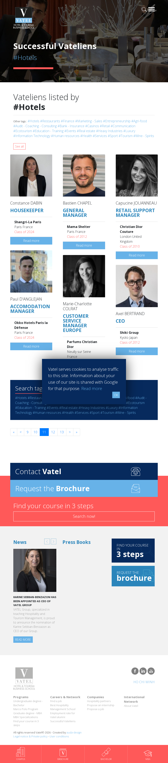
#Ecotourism (22, 131)
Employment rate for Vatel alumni (62, 715)
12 (53, 432)
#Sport (113, 136)
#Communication (123, 126)
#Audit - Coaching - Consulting (35, 126)
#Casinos (92, 126)
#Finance (67, 121)
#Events (70, 131)
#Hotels (33, 121)
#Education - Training (48, 131)
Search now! (84, 516)
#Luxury (129, 131)
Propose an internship (100, 705)
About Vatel (131, 706)
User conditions (59, 736)
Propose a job (95, 709)
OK (116, 395)
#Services (100, 136)
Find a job (56, 701)
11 (44, 432)
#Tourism (126, 136)
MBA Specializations (25, 717)
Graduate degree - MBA (27, 713)
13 (62, 432)
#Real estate (86, 131)
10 (35, 432)
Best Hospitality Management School (62, 707)
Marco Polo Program (25, 709)
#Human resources (65, 136)
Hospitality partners (99, 701)
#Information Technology (31, 136)
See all (19, 146)
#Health (86, 136)
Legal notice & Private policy (30, 736)
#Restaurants (50, 121)
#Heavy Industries (109, 131)
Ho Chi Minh (144, 682)
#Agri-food (139, 121)
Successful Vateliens (62, 721)
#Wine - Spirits (143, 136)
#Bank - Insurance (71, 126)
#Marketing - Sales (88, 121)
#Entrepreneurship (117, 121)
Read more (31, 240)
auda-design (74, 732)
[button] (47, 541)
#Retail (105, 126)
